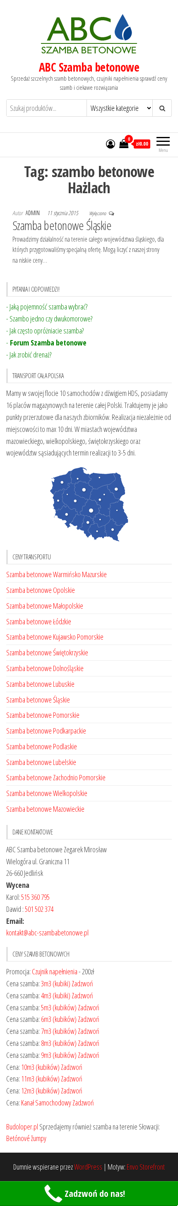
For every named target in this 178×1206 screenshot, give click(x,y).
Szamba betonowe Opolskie (40, 590)
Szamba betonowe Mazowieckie (45, 809)
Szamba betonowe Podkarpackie (46, 731)
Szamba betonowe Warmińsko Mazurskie (56, 574)
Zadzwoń (82, 983)
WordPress (88, 1167)
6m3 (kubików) (59, 1019)
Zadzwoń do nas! (95, 1193)
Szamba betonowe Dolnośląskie (45, 668)
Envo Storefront (146, 1167)
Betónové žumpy (26, 1138)
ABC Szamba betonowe (89, 67)
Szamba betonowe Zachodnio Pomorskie (56, 777)
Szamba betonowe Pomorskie (42, 715)
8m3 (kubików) (59, 1043)
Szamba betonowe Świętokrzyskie (47, 652)
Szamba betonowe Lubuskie (40, 684)
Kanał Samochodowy (46, 1103)
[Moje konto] (110, 143)
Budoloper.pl (22, 1127)
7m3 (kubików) (59, 1031)
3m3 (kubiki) (55, 983)
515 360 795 (35, 897)
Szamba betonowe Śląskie (61, 225)
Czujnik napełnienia (54, 971)
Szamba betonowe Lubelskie (41, 762)
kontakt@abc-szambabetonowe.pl (47, 932)
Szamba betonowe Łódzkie (38, 621)
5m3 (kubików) (59, 1007)
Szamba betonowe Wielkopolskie (46, 793)
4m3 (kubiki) (55, 995)
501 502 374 (39, 909)
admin (33, 213)
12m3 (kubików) (40, 1091)
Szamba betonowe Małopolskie (44, 606)
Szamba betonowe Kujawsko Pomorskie (54, 637)
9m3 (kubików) (59, 1055)
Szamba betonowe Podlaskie (41, 746)
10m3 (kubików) (40, 1067)
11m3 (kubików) (40, 1079)
